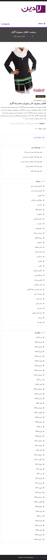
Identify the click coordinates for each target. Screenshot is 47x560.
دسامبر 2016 (38, 497)
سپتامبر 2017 (38, 455)
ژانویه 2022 (38, 366)
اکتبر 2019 (39, 403)
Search (6, 24)
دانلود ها (39, 214)
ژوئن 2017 (39, 469)
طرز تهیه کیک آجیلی (36, 171)
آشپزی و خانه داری (36, 191)
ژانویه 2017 (38, 492)
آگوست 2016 (38, 502)
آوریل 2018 (38, 431)
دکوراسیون (38, 228)
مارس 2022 (38, 356)
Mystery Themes (39, 557)
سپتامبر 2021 (38, 375)
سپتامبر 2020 (38, 389)
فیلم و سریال (38, 280)
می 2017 (39, 474)
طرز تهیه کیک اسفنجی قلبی (34, 166)
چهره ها (39, 322)
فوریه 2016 (38, 530)
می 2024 (39, 337)
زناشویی (39, 242)
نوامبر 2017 (38, 445)
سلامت (40, 261)
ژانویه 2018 (38, 436)
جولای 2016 (38, 506)
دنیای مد (39, 224)
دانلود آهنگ (38, 209)
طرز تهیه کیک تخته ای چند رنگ (33, 152)
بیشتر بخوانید (41, 128)
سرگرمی (39, 256)
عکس (40, 266)
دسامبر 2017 (38, 441)
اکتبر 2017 (39, 450)
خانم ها (40, 205)
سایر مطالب (38, 247)
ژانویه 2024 (38, 347)
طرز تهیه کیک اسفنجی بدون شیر (32, 157)
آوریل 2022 (38, 351)
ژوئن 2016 (39, 511)
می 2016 (39, 516)
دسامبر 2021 (38, 370)
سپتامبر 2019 (38, 408)
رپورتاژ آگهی (38, 238)
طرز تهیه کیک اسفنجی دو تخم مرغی (31, 162)
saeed (39, 100)
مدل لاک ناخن (38, 294)
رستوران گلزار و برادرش (17, 123)
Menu (40, 23)
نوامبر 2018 (38, 422)
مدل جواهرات (38, 285)
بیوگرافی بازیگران (36, 200)
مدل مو (40, 308)
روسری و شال (38, 233)
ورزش (40, 318)
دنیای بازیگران (40, 96)
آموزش (40, 195)
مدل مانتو (39, 303)
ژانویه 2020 (38, 398)
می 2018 (39, 427)
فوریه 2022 (38, 361)
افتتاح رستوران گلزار (32, 123)
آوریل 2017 (38, 478)
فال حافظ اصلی (38, 137)
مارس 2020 (38, 394)
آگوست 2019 (38, 413)
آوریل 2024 (38, 342)
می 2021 (39, 380)
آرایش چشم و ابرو (36, 186)
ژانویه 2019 (38, 417)
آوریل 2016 (38, 521)
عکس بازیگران (37, 271)
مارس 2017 (38, 483)
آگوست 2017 (38, 459)
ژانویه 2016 (38, 535)
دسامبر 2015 (38, 539)
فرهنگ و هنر (38, 275)
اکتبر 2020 (38, 384)
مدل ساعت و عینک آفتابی (34, 289)
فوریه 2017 (38, 488)
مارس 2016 (38, 525)
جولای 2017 (38, 464)
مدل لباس (39, 299)
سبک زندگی (38, 252)
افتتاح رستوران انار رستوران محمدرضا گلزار (28, 104)
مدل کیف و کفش (37, 313)
